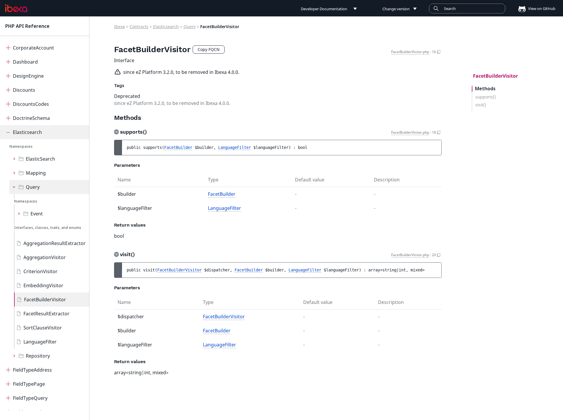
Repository (38, 356)
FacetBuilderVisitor (45, 299)
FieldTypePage (29, 384)
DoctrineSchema (31, 118)
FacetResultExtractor (46, 313)
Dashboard (25, 62)
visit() (480, 105)
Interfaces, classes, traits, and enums (47, 227)
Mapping (36, 173)
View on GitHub (541, 8)
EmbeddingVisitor (43, 285)
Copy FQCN (209, 49)
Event (36, 213)
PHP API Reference (27, 26)
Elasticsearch (27, 132)
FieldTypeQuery (30, 398)
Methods (485, 89)
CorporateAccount (33, 48)
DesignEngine (28, 76)
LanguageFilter (40, 342)
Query (33, 187)
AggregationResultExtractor (54, 243)
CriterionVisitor (40, 271)
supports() (485, 97)
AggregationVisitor (44, 257)
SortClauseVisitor (42, 327)
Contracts (139, 26)
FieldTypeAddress (32, 370)
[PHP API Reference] (16, 8)
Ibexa (119, 26)
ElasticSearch (40, 159)
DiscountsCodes (31, 104)
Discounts (24, 90)
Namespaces (21, 146)
